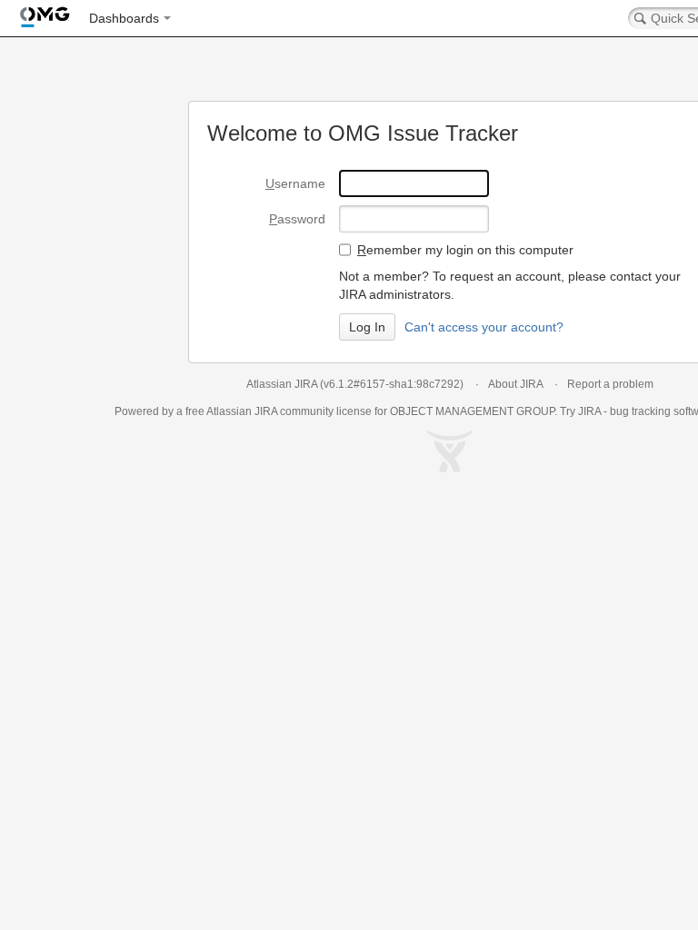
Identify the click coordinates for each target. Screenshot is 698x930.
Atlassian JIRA (281, 384)
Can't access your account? (483, 327)
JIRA (265, 411)
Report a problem (610, 384)
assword (297, 219)
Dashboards (124, 18)
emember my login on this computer (465, 249)
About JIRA (515, 384)
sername (295, 183)
